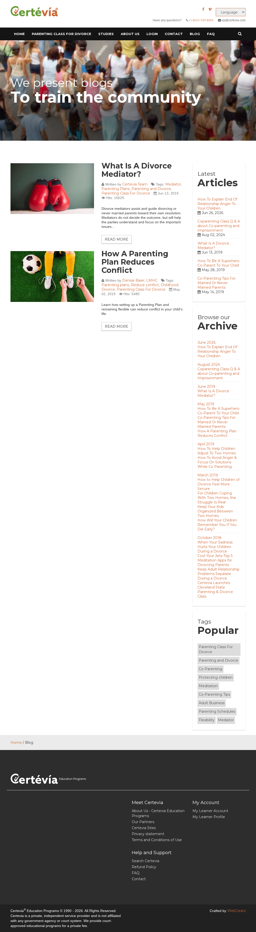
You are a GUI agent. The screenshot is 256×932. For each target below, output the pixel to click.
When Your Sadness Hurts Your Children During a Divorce (215, 546)
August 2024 (209, 364)
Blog (195, 34)
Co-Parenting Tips (214, 694)
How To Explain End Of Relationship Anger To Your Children (217, 204)
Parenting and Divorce (151, 189)
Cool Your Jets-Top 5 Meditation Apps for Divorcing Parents (215, 560)
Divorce (108, 289)
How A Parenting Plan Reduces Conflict (135, 262)
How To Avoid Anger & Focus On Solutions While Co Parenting (217, 462)
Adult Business (211, 703)
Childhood (169, 285)
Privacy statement (148, 834)
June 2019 (206, 386)
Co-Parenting (210, 669)
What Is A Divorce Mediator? (137, 170)
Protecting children (215, 677)
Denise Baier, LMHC (140, 280)
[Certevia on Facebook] (203, 9)
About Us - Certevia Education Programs (158, 813)
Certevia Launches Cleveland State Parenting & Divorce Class (215, 590)
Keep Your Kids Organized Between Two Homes (215, 511)
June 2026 (207, 342)
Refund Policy (144, 867)
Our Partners (143, 822)
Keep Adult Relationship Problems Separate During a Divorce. (219, 574)
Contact (174, 34)
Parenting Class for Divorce (61, 34)
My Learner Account (210, 811)
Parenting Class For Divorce (126, 193)
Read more (116, 239)
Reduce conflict (145, 285)
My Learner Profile (208, 817)
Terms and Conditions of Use (157, 840)
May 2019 (206, 404)
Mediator (173, 184)
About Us (130, 34)
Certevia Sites (144, 828)
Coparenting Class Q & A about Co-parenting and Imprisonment (219, 226)
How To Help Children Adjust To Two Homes (217, 450)
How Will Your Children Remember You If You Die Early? (217, 524)
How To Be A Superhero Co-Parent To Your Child (219, 263)
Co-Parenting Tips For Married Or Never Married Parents (217, 283)
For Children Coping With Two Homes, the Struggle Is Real (217, 497)
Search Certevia (145, 861)
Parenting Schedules (217, 711)
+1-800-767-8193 (201, 20)
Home (19, 34)
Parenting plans (115, 285)
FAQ (211, 34)
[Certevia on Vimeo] (210, 9)
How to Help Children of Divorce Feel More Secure (219, 484)
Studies (106, 34)
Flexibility (206, 720)
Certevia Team (135, 184)
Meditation (208, 686)
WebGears (236, 910)
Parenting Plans (116, 189)
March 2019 (208, 475)
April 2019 (206, 444)
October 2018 (210, 537)
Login (152, 34)
